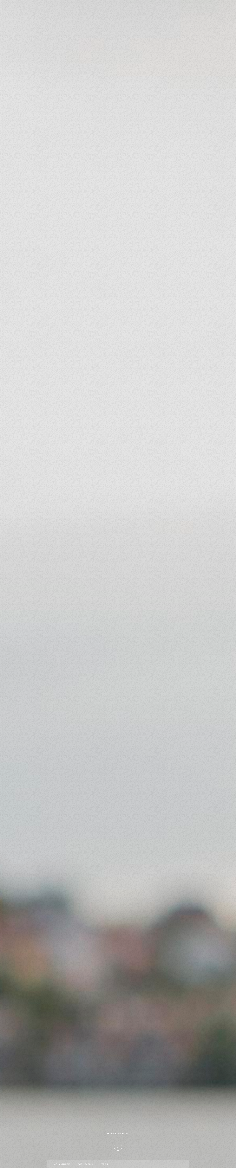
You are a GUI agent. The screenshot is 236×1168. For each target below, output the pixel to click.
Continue (118, 1147)
